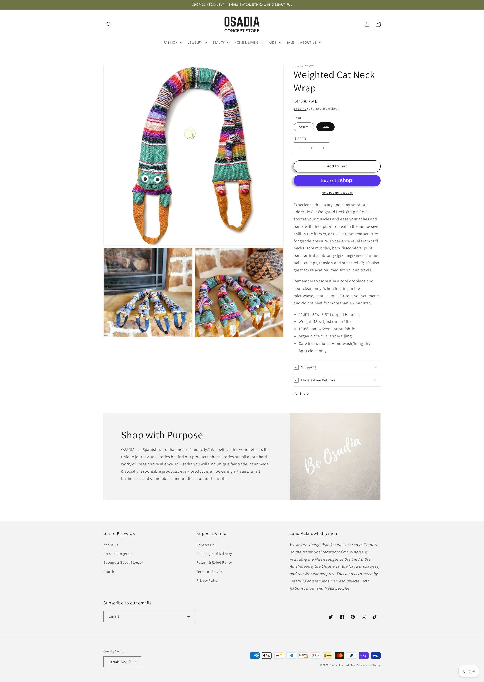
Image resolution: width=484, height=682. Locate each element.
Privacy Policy (207, 580)
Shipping (300, 108)
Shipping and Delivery (214, 553)
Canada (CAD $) (120, 662)
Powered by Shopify (368, 665)
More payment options (337, 192)
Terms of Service (209, 571)
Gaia (325, 127)
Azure (304, 127)
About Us (110, 545)
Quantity (300, 138)
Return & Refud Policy (214, 562)
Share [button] (304, 393)
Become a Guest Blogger (123, 562)
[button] (108, 24)
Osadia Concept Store (343, 665)
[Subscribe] (188, 616)
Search (108, 571)
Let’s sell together (118, 553)
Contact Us (205, 545)
